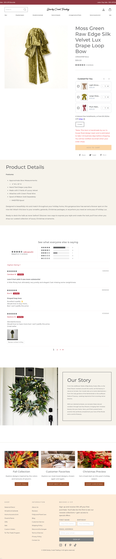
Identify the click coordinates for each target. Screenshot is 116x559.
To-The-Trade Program (12, 533)
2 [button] (57, 350)
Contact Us (36, 540)
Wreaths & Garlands (38, 15)
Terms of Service (37, 533)
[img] (12, 271)
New (6, 15)
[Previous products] (104, 78)
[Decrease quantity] (102, 86)
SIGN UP (76, 539)
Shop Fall (21, 484)
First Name (64, 520)
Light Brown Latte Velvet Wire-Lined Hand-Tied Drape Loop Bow (94, 85)
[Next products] (108, 78)
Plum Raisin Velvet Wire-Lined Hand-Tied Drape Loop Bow (94, 107)
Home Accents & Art (95, 15)
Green (79, 124)
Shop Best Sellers (58, 484)
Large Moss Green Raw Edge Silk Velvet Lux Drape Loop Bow (94, 96)
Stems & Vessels (56, 15)
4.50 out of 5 (28, 252)
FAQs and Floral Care (39, 514)
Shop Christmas (94, 484)
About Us (35, 507)
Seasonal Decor (10, 507)
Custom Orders (10, 529)
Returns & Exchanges (39, 529)
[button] (80, 65)
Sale (110, 15)
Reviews (35, 511)
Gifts (6, 522)
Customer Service (38, 522)
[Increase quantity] (108, 86)
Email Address (66, 529)
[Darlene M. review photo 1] (12, 334)
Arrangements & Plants (75, 15)
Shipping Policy (37, 525)
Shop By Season (20, 15)
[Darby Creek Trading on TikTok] (75, 545)
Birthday (81, 520)
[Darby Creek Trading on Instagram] (60, 545)
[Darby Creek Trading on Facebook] (65, 545)
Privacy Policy (37, 536)
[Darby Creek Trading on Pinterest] (70, 545)
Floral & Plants (9, 518)
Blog (33, 518)
